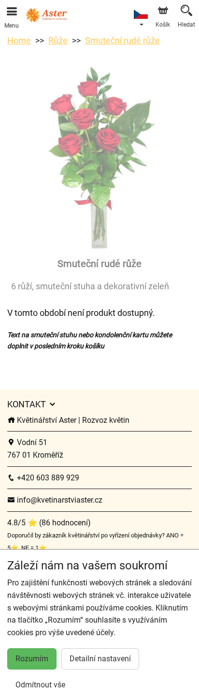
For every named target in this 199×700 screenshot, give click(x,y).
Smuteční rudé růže (122, 40)
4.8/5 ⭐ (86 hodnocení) (49, 522)
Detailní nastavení (100, 658)
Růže (58, 40)
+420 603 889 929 (47, 477)
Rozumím (31, 658)
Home (19, 40)
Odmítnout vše (40, 684)
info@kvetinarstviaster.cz (58, 500)
